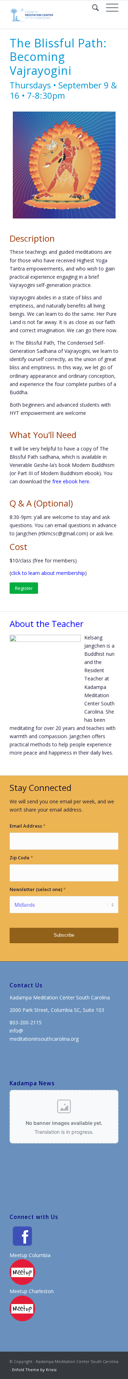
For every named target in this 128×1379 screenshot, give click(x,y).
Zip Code (21, 857)
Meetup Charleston (32, 1291)
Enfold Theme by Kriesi (34, 1369)
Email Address (28, 826)
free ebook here (70, 481)
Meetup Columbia (30, 1255)
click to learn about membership (48, 573)
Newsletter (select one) (38, 889)
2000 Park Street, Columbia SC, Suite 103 (57, 1010)
